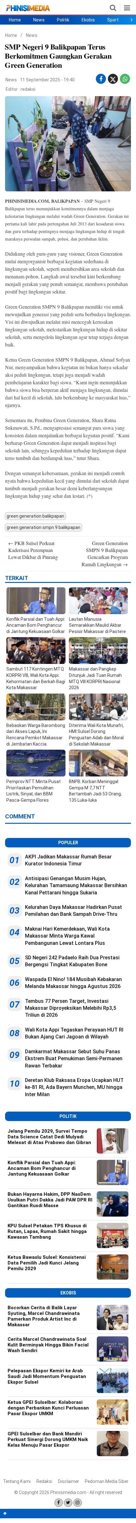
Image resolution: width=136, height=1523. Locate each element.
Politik (63, 19)
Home (15, 19)
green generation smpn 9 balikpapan (43, 527)
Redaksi (44, 1481)
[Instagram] (77, 1502)
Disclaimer (68, 1481)
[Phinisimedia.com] (28, 11)
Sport (113, 19)
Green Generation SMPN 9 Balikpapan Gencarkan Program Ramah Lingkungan (105, 553)
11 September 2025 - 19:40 (47, 79)
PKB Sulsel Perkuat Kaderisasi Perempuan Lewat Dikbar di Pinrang (33, 550)
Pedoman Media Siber (106, 1481)
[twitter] (113, 80)
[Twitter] (68, 1502)
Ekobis (88, 19)
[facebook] (100, 79)
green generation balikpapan (35, 516)
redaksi (28, 89)
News (39, 19)
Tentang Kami (17, 1481)
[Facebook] (58, 1502)
